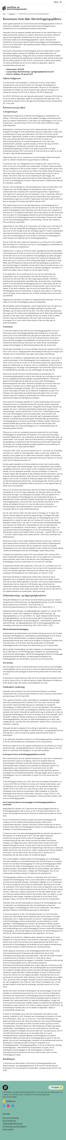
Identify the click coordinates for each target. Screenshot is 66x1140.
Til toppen (55, 1087)
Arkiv (4, 14)
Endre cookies (8, 1129)
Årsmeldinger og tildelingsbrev (14, 1126)
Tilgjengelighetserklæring (12, 1124)
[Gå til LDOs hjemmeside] (15, 10)
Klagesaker (12, 14)
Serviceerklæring (9, 1121)
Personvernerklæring (11, 1118)
